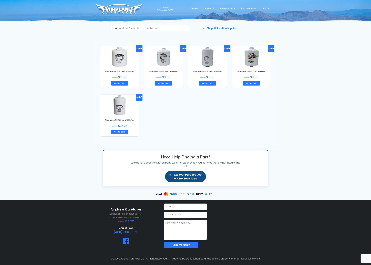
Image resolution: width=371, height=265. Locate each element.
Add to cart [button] (119, 83)
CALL (121, 227)
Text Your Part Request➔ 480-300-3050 (187, 176)
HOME (195, 8)
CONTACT (267, 8)
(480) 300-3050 (126, 232)
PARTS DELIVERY (248, 8)
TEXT (130, 227)
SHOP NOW (208, 8)
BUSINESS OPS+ (227, 8)
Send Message (181, 244)
